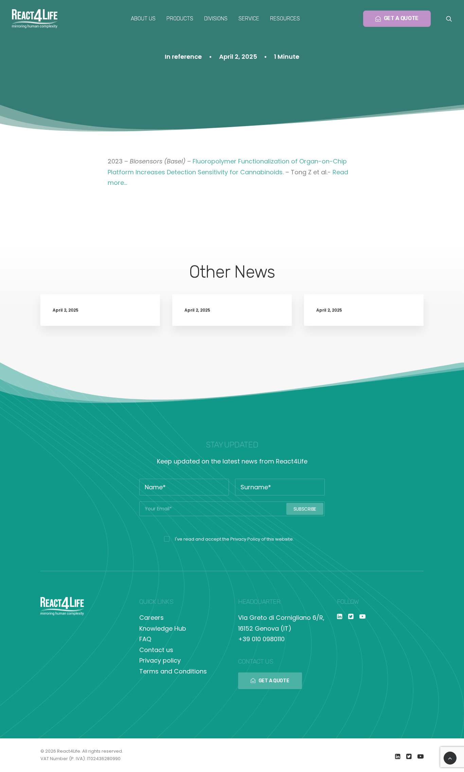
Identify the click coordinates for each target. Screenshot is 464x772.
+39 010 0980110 (261, 639)
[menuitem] (143, 18)
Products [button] (179, 18)
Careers (151, 617)
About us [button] (143, 18)
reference (187, 56)
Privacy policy (160, 660)
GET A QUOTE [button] (273, 681)
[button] (449, 18)
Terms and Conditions (173, 671)
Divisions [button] (216, 18)
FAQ (145, 639)
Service (248, 18)
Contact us (156, 650)
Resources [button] (285, 18)
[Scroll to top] (450, 757)
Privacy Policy (245, 539)
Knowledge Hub (162, 628)
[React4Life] (34, 18)
